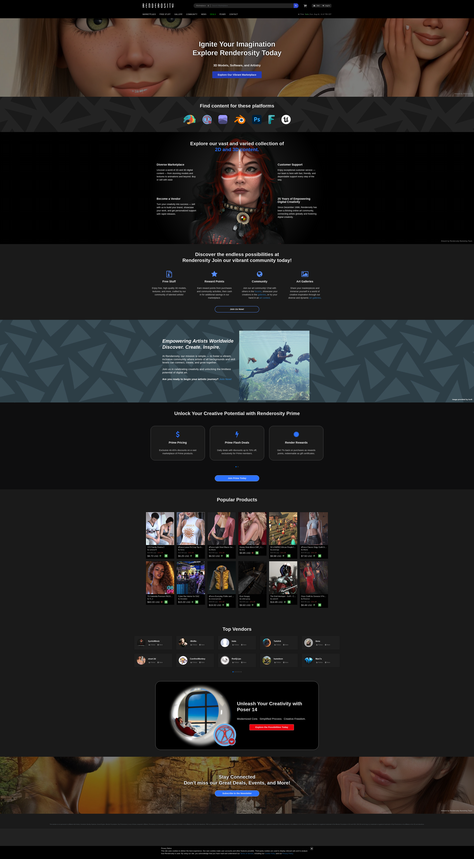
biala (234, 641)
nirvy (243, 550)
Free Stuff (165, 14)
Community (191, 14)
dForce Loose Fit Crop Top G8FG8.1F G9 (195, 547)
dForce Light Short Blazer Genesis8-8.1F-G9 (227, 547)
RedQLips (236, 659)
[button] (236, 466)
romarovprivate (216, 599)
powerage (275, 550)
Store (161, 645)
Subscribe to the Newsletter (237, 793)
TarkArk (277, 641)
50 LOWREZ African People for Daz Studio (287, 547)
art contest (265, 298)
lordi (470, 399)
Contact (233, 14)
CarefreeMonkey (197, 659)
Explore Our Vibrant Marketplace (237, 74)
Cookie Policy (270, 853)
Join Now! (225, 379)
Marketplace (149, 14)
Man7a (319, 659)
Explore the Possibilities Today (271, 727)
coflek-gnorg (246, 599)
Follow (152, 645)
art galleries (315, 298)
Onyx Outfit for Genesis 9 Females (315, 596)
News (203, 14)
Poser (222, 14)
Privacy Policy (287, 853)
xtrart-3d (152, 659)
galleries (262, 294)
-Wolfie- (193, 641)
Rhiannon (306, 599)
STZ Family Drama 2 (155, 547)
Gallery (178, 14)
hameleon (278, 659)
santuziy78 (153, 550)
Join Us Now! (237, 309)
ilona (318, 641)
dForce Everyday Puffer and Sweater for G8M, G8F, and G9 (233, 596)
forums (258, 291)
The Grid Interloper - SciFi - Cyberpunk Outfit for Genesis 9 (294, 596)
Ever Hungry (245, 596)
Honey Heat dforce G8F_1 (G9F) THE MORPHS (259, 547)
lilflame (213, 550)
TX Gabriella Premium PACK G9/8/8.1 (162, 596)
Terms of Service (246, 853)
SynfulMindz (154, 641)
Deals (213, 14)
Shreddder (183, 599)
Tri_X (151, 599)
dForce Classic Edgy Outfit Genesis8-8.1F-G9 (319, 547)
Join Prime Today (237, 478)
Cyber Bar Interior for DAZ (188, 596)
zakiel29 (275, 599)
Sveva (182, 550)
